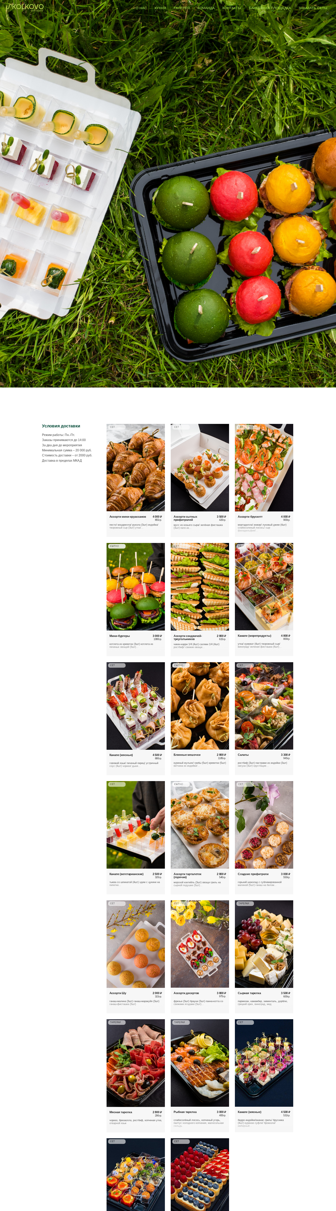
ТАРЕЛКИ (243, 903)
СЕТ (112, 427)
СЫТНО (114, 546)
